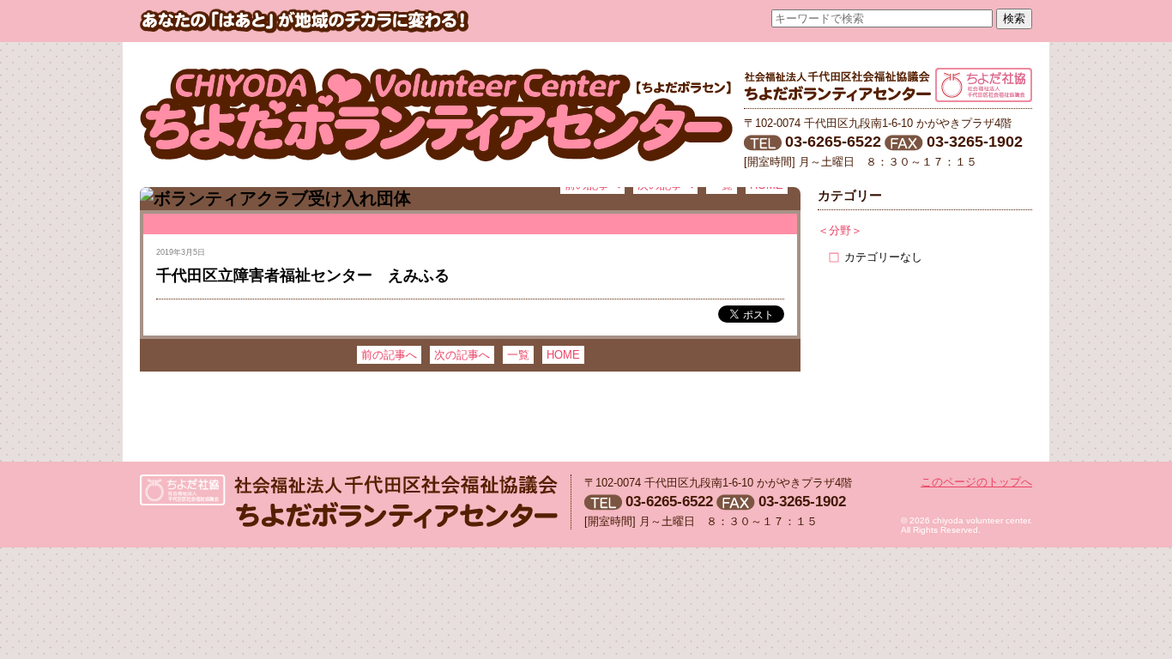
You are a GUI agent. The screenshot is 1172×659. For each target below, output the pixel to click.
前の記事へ (389, 354)
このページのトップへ (976, 481)
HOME (563, 354)
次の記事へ (462, 354)
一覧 (518, 354)
